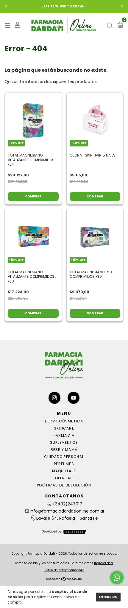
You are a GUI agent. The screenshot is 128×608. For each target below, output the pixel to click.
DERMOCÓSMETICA (64, 421)
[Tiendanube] (64, 580)
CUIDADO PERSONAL (64, 456)
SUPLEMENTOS (64, 442)
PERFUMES (64, 463)
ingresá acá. (103, 563)
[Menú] (8, 25)
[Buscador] (110, 25)
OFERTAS (64, 478)
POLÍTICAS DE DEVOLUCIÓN (64, 485)
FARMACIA (64, 435)
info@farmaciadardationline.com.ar (67, 511)
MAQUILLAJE (64, 470)
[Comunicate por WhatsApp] (117, 577)
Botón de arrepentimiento (64, 570)
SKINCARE (64, 428)
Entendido (108, 597)
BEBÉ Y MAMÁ (64, 449)
